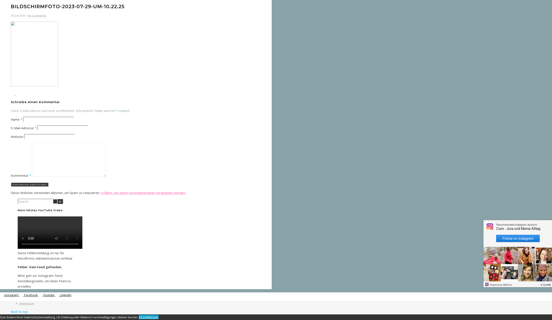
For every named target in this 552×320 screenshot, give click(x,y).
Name (16, 119)
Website (17, 136)
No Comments (37, 15)
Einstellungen (148, 317)
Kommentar (21, 175)
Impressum (26, 303)
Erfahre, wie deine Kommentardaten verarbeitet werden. (143, 193)
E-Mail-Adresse (23, 128)
